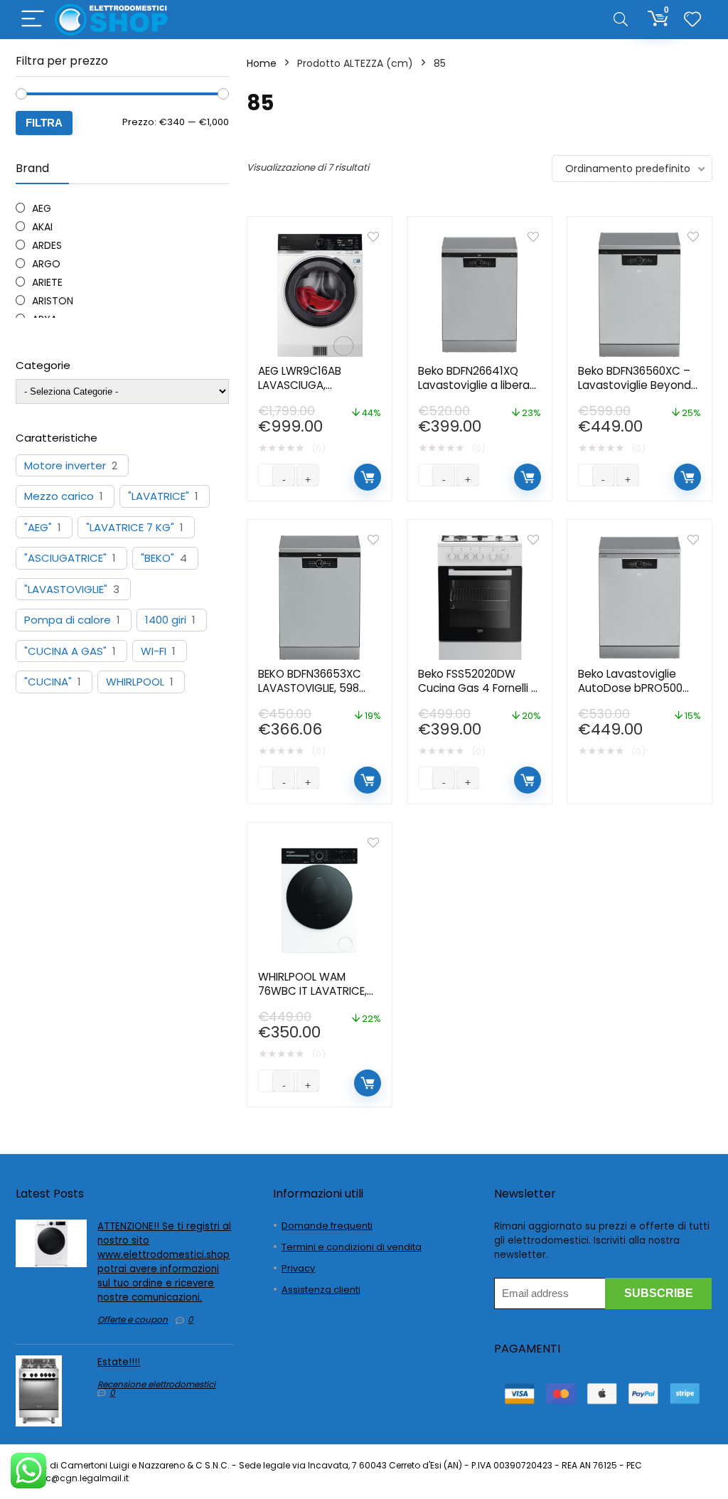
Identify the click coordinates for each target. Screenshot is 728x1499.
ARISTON (52, 301)
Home (262, 63)
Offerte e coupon (132, 1319)
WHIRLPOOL (135, 682)
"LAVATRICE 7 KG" (130, 528)
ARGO (46, 264)
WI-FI (153, 651)
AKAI (42, 227)
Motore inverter (65, 466)
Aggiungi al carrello (367, 477)
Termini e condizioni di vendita (352, 1247)
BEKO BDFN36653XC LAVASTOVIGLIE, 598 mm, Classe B (309, 688)
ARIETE (47, 282)
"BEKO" (157, 558)
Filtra (44, 123)
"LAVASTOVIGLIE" (65, 589)
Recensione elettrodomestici (156, 1384)
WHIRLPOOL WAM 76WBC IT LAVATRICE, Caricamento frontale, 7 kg (317, 998)
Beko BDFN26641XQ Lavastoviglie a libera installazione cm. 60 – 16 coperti (475, 392)
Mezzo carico (59, 496)
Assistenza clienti (321, 1289)
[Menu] (33, 19)
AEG (41, 208)
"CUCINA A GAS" (65, 651)
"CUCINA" (48, 682)
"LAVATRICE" (158, 496)
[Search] (621, 19)
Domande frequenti (327, 1225)
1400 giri (165, 620)
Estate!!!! (118, 1362)
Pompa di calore (67, 620)
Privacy (298, 1268)
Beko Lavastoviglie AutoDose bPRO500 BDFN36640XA (630, 688)
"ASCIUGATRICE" (65, 558)
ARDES (47, 245)
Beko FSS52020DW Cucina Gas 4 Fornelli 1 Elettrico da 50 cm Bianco (476, 695)
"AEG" (38, 528)
